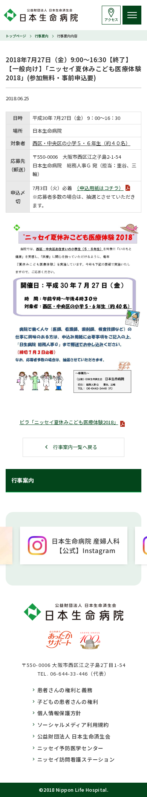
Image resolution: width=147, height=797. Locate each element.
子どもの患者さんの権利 (67, 701)
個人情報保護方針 (59, 713)
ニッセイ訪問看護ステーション (76, 759)
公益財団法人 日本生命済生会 (74, 736)
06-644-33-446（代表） (79, 673)
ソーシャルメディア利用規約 (73, 724)
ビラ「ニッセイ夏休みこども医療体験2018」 (69, 422)
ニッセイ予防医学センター (70, 748)
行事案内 (41, 35)
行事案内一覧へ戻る (75, 447)
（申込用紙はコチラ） (100, 188)
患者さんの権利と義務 (65, 690)
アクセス (111, 19)
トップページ (16, 35)
